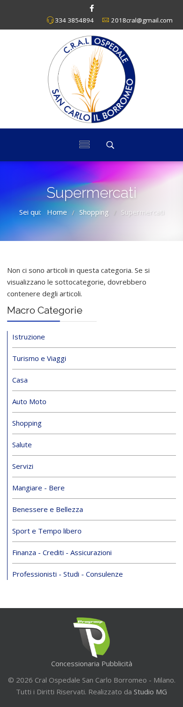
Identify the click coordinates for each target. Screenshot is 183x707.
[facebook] (92, 8)
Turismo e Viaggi (39, 358)
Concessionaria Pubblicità (91, 663)
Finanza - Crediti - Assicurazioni (62, 552)
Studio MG (149, 691)
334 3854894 (74, 20)
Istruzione (28, 336)
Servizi (22, 466)
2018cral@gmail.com (142, 20)
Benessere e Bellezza (47, 509)
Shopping (27, 423)
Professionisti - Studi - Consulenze (67, 574)
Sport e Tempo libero (47, 530)
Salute (22, 444)
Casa (20, 379)
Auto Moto (29, 401)
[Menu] (84, 144)
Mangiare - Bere (38, 487)
